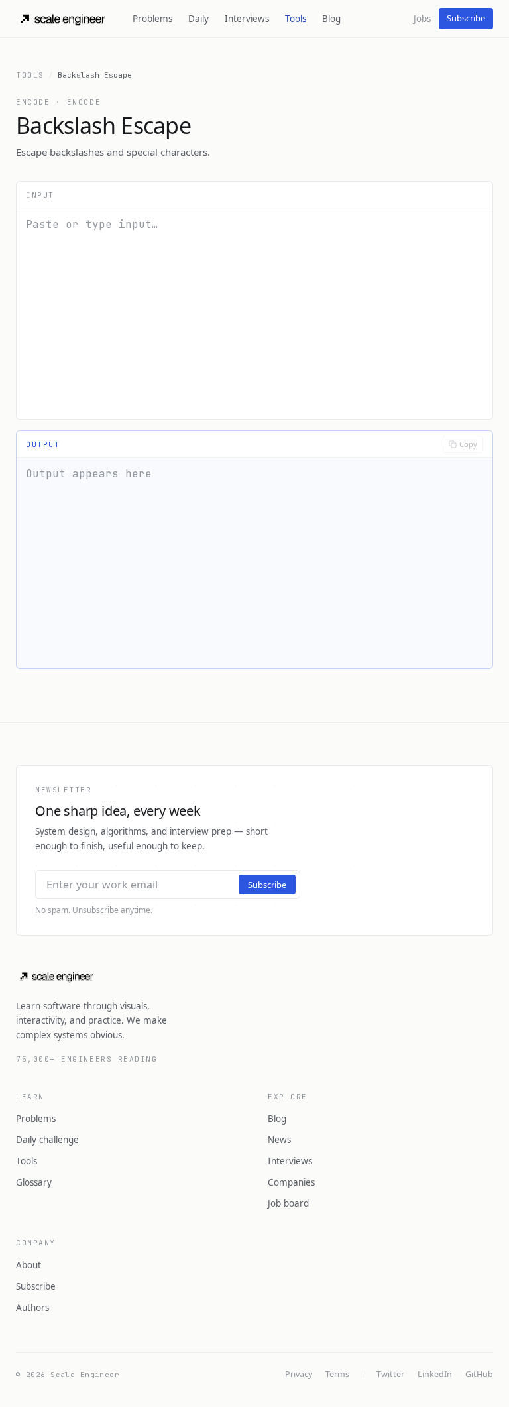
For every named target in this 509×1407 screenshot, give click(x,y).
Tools (295, 19)
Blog (331, 19)
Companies (291, 1182)
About (28, 1265)
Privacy (298, 1374)
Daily (198, 19)
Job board (288, 1203)
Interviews (247, 19)
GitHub (479, 1374)
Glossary (34, 1182)
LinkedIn (435, 1374)
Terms (337, 1374)
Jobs (422, 19)
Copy (468, 444)
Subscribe (466, 18)
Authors (32, 1308)
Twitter (390, 1374)
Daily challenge (47, 1140)
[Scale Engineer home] (63, 19)
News (279, 1140)
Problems (152, 19)
